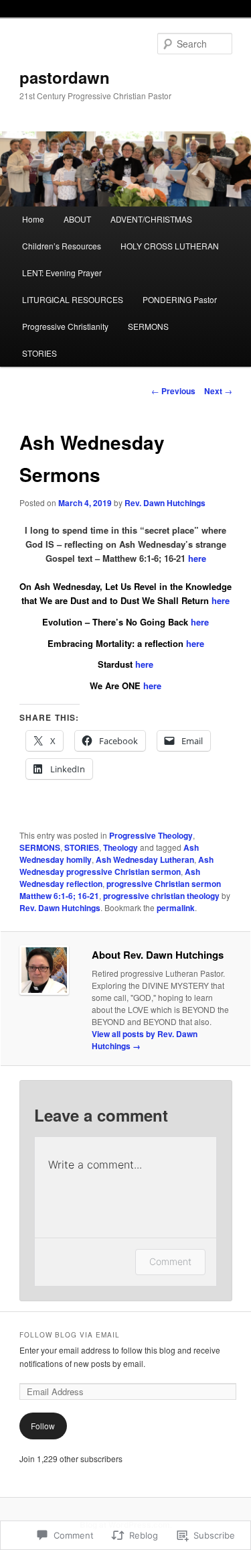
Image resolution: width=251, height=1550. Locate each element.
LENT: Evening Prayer (62, 272)
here (197, 558)
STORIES (39, 353)
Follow (43, 1425)
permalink (176, 908)
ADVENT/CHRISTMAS (151, 219)
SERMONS (148, 326)
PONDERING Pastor (180, 299)
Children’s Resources (61, 245)
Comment (170, 1261)
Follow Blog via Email (69, 1334)
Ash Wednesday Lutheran (145, 859)
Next (218, 391)
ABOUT (77, 219)
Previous (173, 391)
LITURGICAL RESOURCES (72, 299)
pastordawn (64, 77)
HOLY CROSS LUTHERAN (169, 245)
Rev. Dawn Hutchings (164, 503)
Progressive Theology (151, 835)
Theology (120, 847)
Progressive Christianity (65, 326)
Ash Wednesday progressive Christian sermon (116, 865)
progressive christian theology (161, 896)
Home (33, 219)
